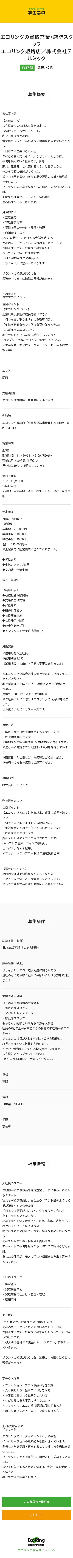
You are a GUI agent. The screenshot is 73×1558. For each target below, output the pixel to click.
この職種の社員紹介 (36, 1501)
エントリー (37, 1515)
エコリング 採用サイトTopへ (36, 1550)
